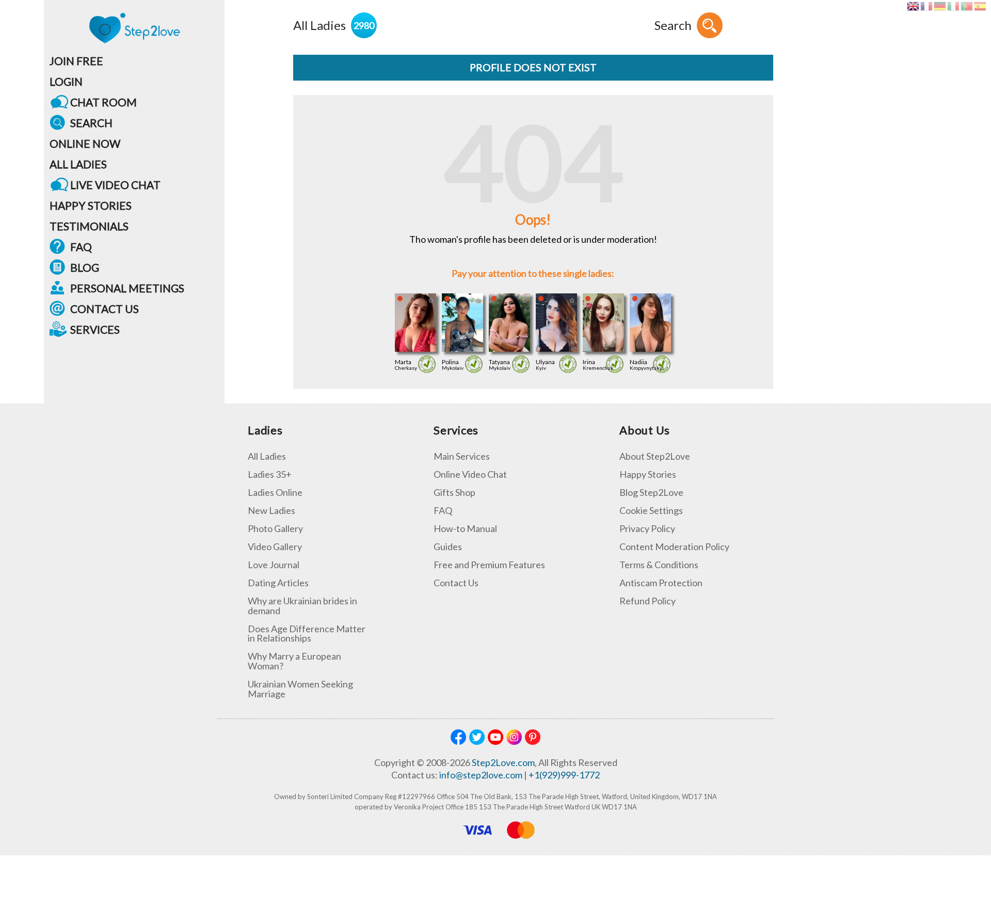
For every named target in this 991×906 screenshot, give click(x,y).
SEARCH (91, 122)
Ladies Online (275, 492)
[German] (940, 6)
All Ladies (267, 456)
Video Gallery (275, 547)
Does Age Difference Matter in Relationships (306, 634)
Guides (448, 547)
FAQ (81, 246)
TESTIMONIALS (89, 226)
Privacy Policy (647, 529)
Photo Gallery (275, 529)
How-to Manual (465, 529)
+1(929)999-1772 (564, 774)
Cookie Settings (651, 511)
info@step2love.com (480, 774)
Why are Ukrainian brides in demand (302, 606)
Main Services (462, 456)
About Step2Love (654, 456)
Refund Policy (647, 601)
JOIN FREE (76, 60)
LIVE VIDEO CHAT (115, 184)
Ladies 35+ (270, 474)
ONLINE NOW (85, 143)
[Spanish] (980, 6)
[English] (913, 6)
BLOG (84, 267)
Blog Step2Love (651, 492)
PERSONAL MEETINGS (127, 288)
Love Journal (273, 565)
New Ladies (271, 511)
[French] (926, 6)
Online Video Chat (470, 474)
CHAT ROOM (103, 102)
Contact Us (456, 583)
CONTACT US (104, 308)
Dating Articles (278, 583)
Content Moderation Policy (674, 547)
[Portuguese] (966, 6)
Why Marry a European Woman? (294, 661)
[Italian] (953, 6)
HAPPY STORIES (91, 205)
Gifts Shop (454, 492)
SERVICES (95, 329)
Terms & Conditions (658, 565)
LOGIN (66, 81)
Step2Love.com (503, 762)
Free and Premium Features (489, 565)
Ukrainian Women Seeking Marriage (300, 689)
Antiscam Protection (660, 583)
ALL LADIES (78, 164)
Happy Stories (647, 474)
